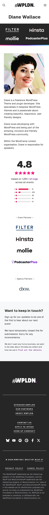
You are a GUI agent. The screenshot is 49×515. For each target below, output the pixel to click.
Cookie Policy (35, 468)
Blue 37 (39, 460)
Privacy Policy (14, 468)
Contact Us (24, 423)
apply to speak (24, 427)
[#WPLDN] (24, 5)
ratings (33, 178)
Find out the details (30, 350)
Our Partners (24, 409)
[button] (4, 5)
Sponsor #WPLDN (24, 405)
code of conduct (24, 431)
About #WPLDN (24, 413)
